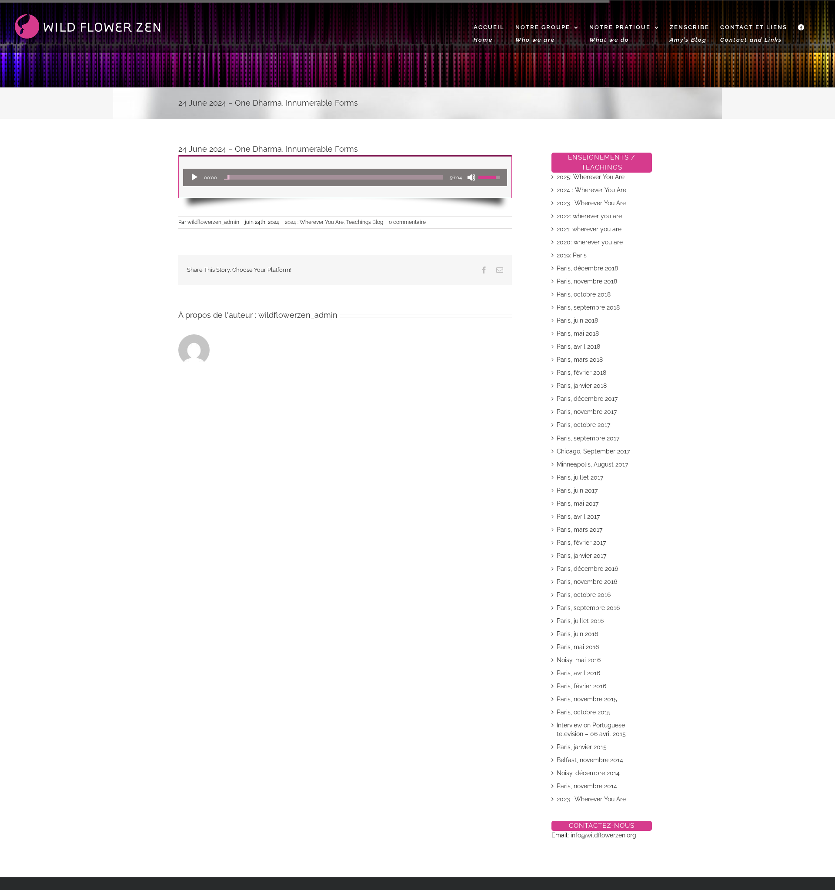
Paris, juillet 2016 (580, 620)
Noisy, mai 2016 (579, 660)
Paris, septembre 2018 (588, 307)
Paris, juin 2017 (577, 490)
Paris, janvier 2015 (582, 746)
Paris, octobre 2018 (584, 294)
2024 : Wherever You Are (314, 222)
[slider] (333, 177)
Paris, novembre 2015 (587, 699)
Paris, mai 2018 (578, 333)
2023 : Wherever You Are (591, 203)
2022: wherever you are (589, 216)
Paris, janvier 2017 (581, 555)
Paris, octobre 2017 (583, 424)
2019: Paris (572, 255)
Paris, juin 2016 (577, 633)
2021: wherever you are (589, 229)
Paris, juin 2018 (577, 320)
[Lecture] (194, 177)
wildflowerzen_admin (213, 222)
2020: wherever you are (590, 242)
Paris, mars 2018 (580, 359)
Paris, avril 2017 (578, 516)
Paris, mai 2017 (577, 503)
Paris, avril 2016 (578, 673)
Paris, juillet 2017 (580, 477)
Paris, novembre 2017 (587, 411)
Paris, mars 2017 (579, 529)
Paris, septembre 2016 (588, 607)
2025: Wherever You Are (591, 176)
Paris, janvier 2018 (582, 385)
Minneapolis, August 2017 (592, 464)
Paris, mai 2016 (578, 646)
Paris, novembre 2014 (587, 786)
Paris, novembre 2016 (587, 581)
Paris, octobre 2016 (584, 594)
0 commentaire (407, 222)
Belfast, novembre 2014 (590, 760)
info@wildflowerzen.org (603, 835)
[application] (345, 177)
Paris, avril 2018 (578, 346)
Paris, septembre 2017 (588, 438)
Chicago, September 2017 (593, 451)
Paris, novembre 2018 (587, 281)
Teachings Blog (364, 222)
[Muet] (471, 177)
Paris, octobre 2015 (584, 712)
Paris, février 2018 (581, 372)
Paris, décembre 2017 (587, 398)
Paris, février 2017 (581, 542)
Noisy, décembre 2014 (588, 773)
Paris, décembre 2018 (587, 268)
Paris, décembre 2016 (587, 568)
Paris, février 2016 (581, 686)
